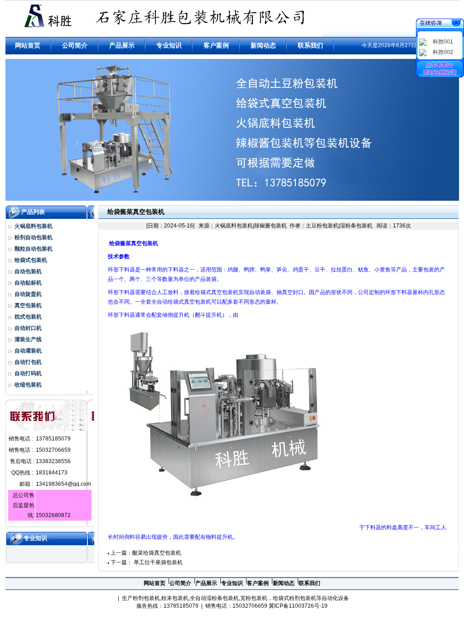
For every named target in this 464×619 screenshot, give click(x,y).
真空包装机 (28, 305)
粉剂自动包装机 (33, 237)
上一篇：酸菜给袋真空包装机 (146, 553)
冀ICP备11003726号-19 (298, 606)
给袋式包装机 (30, 260)
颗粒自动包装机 (33, 249)
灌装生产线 (28, 339)
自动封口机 (28, 328)
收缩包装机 (28, 385)
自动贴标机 (28, 283)
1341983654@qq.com (63, 484)
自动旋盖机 (28, 294)
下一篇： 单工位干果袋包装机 (147, 562)
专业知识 (35, 538)
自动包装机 (28, 271)
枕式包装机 (28, 317)
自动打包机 (28, 362)
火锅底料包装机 (33, 226)
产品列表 (33, 211)
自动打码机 (28, 373)
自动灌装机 (28, 351)
